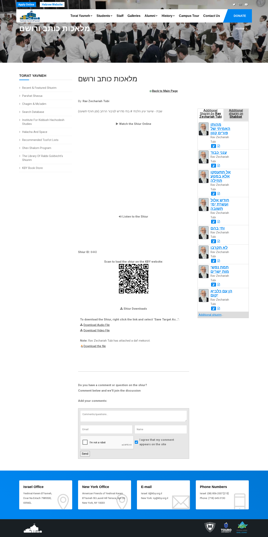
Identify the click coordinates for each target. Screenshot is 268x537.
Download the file (95, 346)
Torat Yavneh (80, 15)
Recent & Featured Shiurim (39, 88)
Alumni (150, 15)
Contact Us (211, 15)
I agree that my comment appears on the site (156, 442)
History (167, 15)
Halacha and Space (34, 132)
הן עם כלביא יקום (221, 293)
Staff (120, 15)
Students (103, 15)
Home (240, 28)
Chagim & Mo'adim (34, 104)
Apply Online (26, 4)
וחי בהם (218, 228)
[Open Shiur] (218, 146)
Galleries (134, 15)
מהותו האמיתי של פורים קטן (220, 128)
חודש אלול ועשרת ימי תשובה (220, 204)
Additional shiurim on (236, 114)
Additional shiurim (210, 315)
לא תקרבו (219, 247)
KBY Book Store (32, 168)
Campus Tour (189, 15)
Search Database (33, 112)
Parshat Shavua (32, 96)
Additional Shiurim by (210, 114)
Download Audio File (97, 325)
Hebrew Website (52, 4)
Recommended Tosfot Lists (40, 140)
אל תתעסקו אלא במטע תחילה (221, 176)
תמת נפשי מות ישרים (220, 269)
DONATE (240, 15)
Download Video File (97, 330)
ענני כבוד (219, 152)
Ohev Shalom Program (36, 148)
